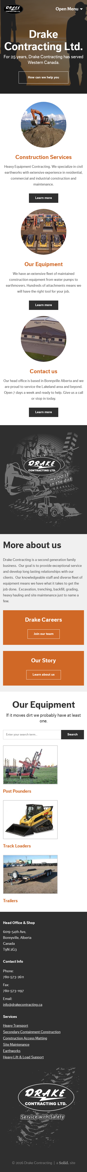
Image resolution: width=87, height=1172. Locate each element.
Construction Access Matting (25, 1038)
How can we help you (43, 77)
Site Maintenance (16, 1044)
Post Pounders (17, 791)
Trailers (10, 901)
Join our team (43, 633)
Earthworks (11, 1051)
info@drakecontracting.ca (22, 1004)
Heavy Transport (15, 1025)
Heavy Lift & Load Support (23, 1057)
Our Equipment (43, 264)
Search (72, 734)
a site (65, 1163)
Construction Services (43, 157)
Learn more (43, 198)
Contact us (43, 371)
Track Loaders (17, 846)
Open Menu (67, 9)
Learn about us (44, 674)
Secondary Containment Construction (31, 1032)
